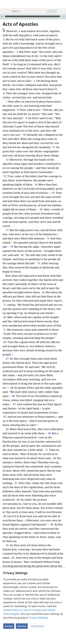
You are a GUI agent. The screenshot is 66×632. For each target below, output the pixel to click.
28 (26, 367)
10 (24, 135)
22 (43, 292)
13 (5, 176)
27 (7, 358)
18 (48, 238)
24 (5, 317)
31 (14, 404)
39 (5, 516)
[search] (62, 4)
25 (5, 329)
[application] (33, 16)
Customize (37, 626)
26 (5, 342)
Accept (9, 626)
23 (5, 305)
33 (7, 429)
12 (7, 159)
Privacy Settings (38, 617)
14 (36, 184)
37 (16, 483)
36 (54, 458)
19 (11, 246)
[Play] (2, 16)
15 (53, 193)
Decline (21, 626)
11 (54, 147)
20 (22, 255)
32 (5, 416)
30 (13, 396)
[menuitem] (5, 4)
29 (12, 387)
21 (39, 263)
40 (52, 524)
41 (7, 545)
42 (13, 557)
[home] (5, 4)
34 (49, 433)
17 (7, 230)
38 (18, 499)
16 (41, 209)
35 (46, 450)
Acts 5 (16, 11)
